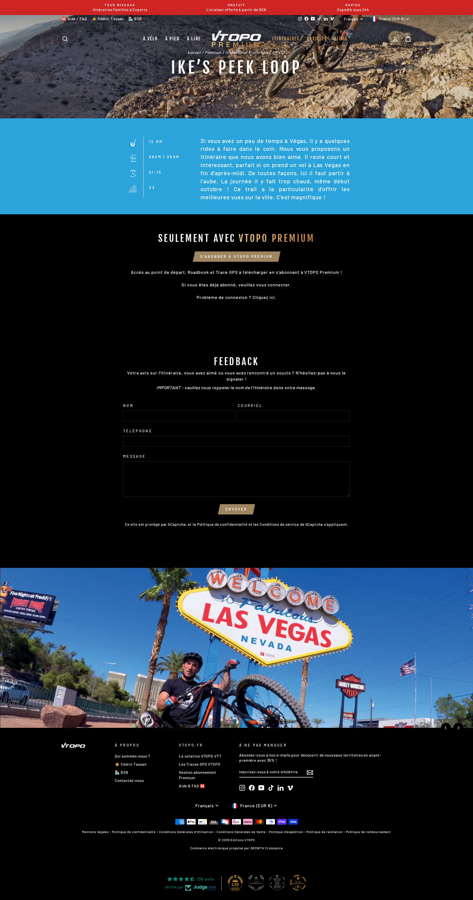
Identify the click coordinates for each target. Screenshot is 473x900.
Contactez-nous (129, 780)
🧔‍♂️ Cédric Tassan (108, 18)
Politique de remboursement (368, 832)
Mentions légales (95, 832)
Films (340, 38)
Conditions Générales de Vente (241, 832)
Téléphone (137, 431)
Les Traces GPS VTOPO (199, 764)
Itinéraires (286, 38)
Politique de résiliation (324, 832)
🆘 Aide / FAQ (74, 18)
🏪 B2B (135, 18)
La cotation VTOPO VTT (200, 756)
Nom (128, 405)
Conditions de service (279, 524)
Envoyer (236, 509)
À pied (172, 38)
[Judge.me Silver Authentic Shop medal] (256, 883)
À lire (194, 38)
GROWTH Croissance (267, 848)
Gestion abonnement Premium (197, 775)
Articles (317, 38)
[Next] (458, 728)
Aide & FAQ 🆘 (192, 786)
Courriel (250, 405)
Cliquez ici (264, 297)
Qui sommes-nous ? (132, 756)
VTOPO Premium (321, 272)
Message (134, 456)
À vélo (150, 38)
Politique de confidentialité (222, 524)
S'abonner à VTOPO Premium (236, 256)
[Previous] (446, 728)
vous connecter (273, 284)
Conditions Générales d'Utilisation (186, 832)
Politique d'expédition (286, 832)
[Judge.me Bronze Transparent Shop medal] (298, 883)
